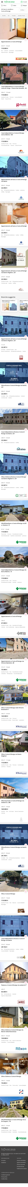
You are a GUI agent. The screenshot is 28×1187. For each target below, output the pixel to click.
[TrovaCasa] (9, 2)
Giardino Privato (21, 15)
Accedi (25, 2)
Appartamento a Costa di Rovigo (11, 42)
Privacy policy (4, 1177)
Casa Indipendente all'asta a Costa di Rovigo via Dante (12, 939)
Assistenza (3, 1162)
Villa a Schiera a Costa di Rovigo (11, 1076)
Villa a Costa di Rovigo (8, 894)
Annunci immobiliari (21, 1160)
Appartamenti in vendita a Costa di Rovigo (8, 301)
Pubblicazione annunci (22, 1168)
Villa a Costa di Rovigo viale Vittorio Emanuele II (12, 708)
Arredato (14, 15)
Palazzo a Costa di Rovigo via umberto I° (14, 985)
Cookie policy (4, 1179)
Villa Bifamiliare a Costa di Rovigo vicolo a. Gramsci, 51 (13, 524)
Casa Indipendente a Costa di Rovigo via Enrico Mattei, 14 (13, 570)
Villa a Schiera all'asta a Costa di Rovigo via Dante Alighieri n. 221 (13, 477)
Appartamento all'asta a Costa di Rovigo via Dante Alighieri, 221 (14, 271)
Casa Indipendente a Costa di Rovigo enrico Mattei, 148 (12, 134)
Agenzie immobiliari (21, 1162)
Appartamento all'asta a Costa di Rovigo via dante (14, 180)
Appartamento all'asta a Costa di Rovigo (14, 226)
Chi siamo (3, 1160)
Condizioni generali (5, 1174)
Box (9, 15)
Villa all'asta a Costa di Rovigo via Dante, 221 (14, 386)
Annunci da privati (21, 1164)
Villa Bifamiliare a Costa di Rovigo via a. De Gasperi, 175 (13, 1120)
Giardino (4, 15)
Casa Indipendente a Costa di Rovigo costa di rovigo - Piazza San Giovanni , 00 (14, 87)
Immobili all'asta (20, 1166)
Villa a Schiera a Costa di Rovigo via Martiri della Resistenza (12, 1030)
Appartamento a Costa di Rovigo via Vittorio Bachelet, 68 (12, 662)
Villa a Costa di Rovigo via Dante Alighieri (11, 755)
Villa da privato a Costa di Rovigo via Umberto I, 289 (12, 801)
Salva (14, 5)
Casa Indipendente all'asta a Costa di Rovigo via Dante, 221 (12, 432)
